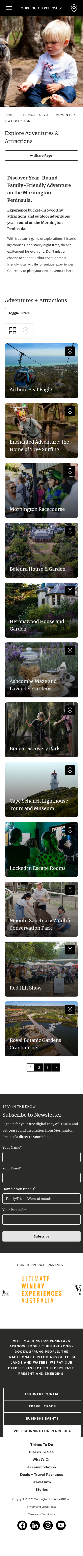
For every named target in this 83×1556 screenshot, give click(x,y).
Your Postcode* (14, 1210)
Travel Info (41, 1482)
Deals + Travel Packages (41, 1474)
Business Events (42, 1419)
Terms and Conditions (41, 1514)
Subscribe (41, 1236)
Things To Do (41, 1444)
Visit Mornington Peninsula (42, 1431)
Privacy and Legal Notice (41, 1506)
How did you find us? (19, 1189)
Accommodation (41, 1467)
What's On (42, 1459)
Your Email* (12, 1168)
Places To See (41, 1452)
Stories (41, 1489)
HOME (10, 115)
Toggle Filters (19, 313)
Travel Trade (42, 1406)
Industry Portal (42, 1394)
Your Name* (12, 1147)
